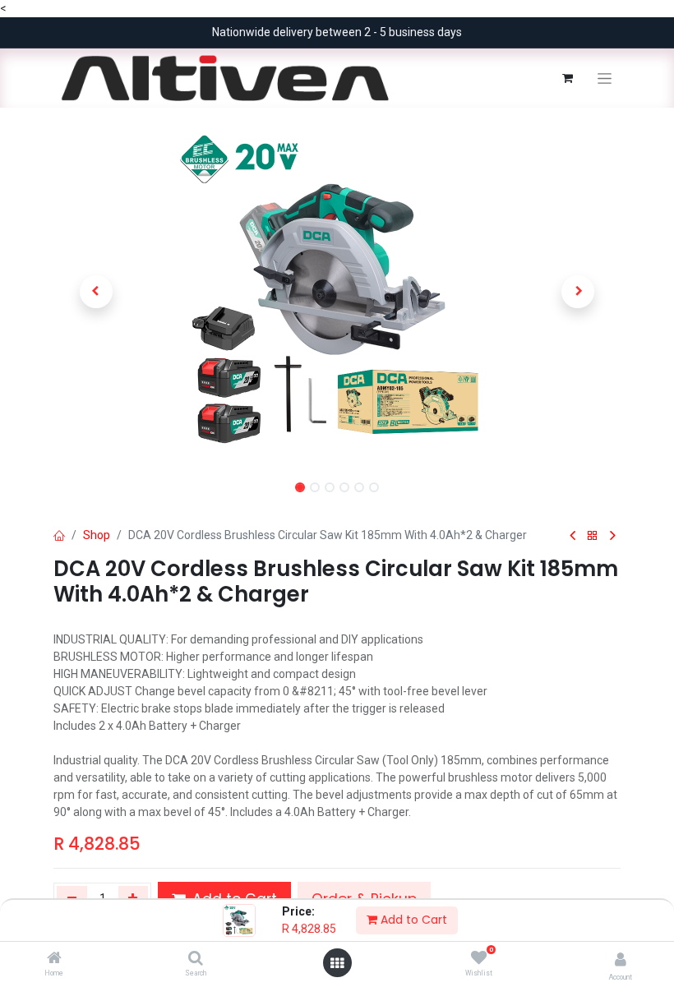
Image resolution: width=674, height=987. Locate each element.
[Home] (54, 959)
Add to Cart (412, 919)
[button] (96, 291)
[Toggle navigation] (605, 78)
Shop (96, 535)
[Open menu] (337, 963)
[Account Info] (620, 959)
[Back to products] (592, 536)
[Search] (195, 959)
